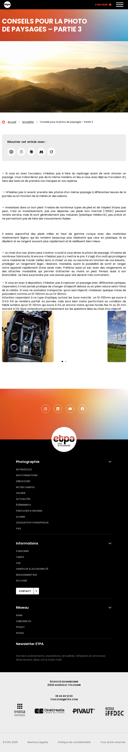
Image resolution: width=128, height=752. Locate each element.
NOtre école (24, 469)
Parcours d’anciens (29, 510)
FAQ (18, 528)
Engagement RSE (26, 574)
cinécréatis (23, 621)
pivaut (20, 627)
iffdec (20, 633)
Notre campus (25, 487)
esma (19, 615)
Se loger (21, 580)
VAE (18, 563)
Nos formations (27, 475)
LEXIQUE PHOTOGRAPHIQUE (32, 522)
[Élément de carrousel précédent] (6, 336)
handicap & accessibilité (32, 569)
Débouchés (23, 481)
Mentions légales (38, 742)
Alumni (20, 516)
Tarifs (20, 557)
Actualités (23, 499)
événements (23, 504)
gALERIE (20, 493)
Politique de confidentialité (74, 742)
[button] (62, 361)
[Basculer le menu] (119, 4)
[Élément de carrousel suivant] (121, 336)
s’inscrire (22, 551)
